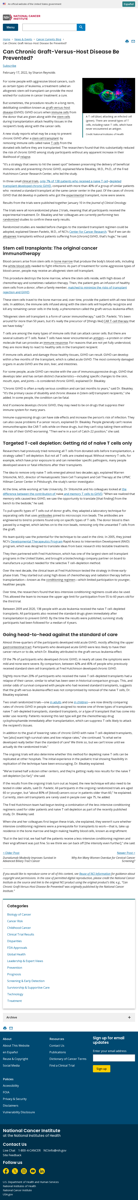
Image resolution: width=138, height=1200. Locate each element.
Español (129, 4)
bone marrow (63, 261)
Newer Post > (126, 853)
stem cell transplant (45, 138)
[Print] (127, 41)
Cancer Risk (15, 921)
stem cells (63, 117)
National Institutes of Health (19, 1186)
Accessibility (11, 1086)
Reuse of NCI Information (95, 874)
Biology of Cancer (19, 914)
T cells (55, 143)
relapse (25, 157)
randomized (11, 219)
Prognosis (14, 974)
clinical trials (30, 181)
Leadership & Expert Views (25, 961)
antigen (98, 338)
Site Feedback (12, 1155)
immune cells (60, 112)
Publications (57, 1052)
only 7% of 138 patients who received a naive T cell (74, 181)
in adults (55, 702)
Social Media (11, 1065)
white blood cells (19, 266)
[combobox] (49, 27)
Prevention (14, 968)
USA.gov (8, 1194)
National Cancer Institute (17, 1190)
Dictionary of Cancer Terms (67, 1059)
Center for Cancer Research (88, 232)
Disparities (14, 941)
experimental (75, 195)
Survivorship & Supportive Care (28, 988)
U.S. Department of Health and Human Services (31, 1182)
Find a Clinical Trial (62, 1065)
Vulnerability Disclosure (19, 1112)
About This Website (16, 1046)
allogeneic (10, 236)
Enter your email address (109, 1051)
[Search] (81, 27)
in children (81, 702)
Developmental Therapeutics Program (37, 541)
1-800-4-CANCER (29, 1150)
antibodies (45, 515)
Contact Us (56, 1046)
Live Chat (9, 1150)
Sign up (101, 1069)
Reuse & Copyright (15, 1059)
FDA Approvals (17, 948)
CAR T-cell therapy (116, 321)
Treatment (14, 1001)
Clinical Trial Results (20, 934)
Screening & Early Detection (26, 981)
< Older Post (11, 853)
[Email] (133, 41)
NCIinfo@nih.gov (54, 1150)
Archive (11, 1017)
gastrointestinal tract (17, 647)
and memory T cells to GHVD (82, 494)
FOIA (6, 1092)
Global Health (16, 954)
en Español (10, 1052)
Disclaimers (10, 1106)
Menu (10, 27)
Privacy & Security (15, 1099)
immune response (55, 343)
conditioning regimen (60, 580)
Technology (15, 994)
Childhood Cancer (19, 928)
